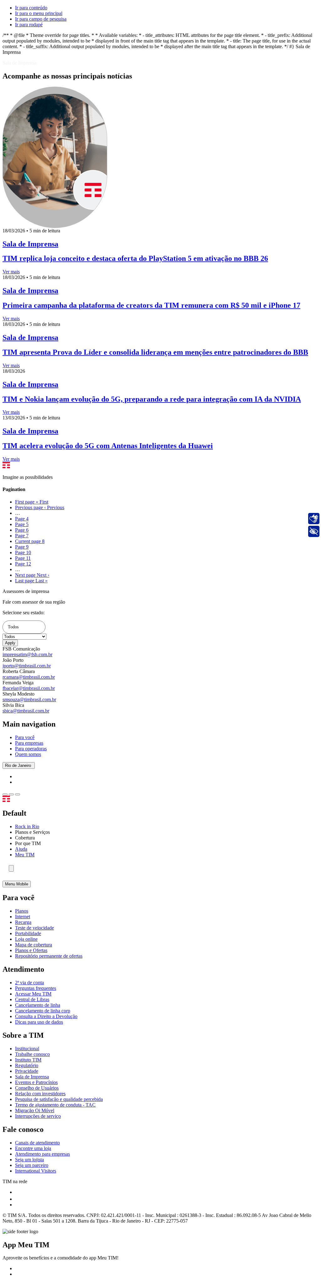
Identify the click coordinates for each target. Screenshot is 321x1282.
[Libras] (313, 518)
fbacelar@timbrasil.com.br (29, 688)
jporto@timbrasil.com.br (27, 665)
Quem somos (28, 754)
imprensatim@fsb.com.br (27, 654)
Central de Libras (32, 999)
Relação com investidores (40, 1093)
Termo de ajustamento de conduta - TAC (55, 1104)
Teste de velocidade (34, 927)
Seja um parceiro (31, 1165)
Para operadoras (31, 748)
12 (23, 563)
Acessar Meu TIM (33, 993)
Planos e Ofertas (31, 950)
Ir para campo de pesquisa (40, 19)
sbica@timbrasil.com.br (26, 710)
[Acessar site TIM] (14, 800)
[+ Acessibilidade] (313, 531)
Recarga (23, 922)
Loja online (26, 939)
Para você (24, 737)
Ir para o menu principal (38, 13)
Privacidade (26, 1071)
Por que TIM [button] (28, 843)
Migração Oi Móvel (34, 1110)
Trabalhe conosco (32, 1054)
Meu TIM (24, 854)
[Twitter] (18, 1199)
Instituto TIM (28, 1059)
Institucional (27, 1048)
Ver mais (11, 271)
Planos (21, 911)
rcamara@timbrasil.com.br (29, 677)
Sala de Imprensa (32, 1076)
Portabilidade (28, 933)
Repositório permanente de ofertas (48, 956)
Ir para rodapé (29, 24)
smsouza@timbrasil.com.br (29, 699)
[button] (24, 627)
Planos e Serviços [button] (32, 832)
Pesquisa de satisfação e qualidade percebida (59, 1099)
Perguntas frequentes (35, 988)
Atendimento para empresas (42, 1154)
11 (23, 558)
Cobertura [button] (25, 837)
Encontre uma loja (33, 1148)
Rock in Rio (27, 826)
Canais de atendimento (37, 1142)
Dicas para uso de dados (39, 1022)
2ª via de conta (29, 982)
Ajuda (21, 849)
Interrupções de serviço (38, 1116)
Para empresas (29, 743)
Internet (22, 916)
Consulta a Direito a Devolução (46, 1016)
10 (23, 552)
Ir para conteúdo (31, 7)
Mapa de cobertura (33, 944)
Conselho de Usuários (37, 1088)
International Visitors (35, 1170)
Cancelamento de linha (37, 1005)
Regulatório (26, 1065)
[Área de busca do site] (11, 868)
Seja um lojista (29, 1159)
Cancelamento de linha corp (42, 1010)
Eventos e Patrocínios (36, 1082)
